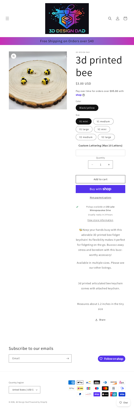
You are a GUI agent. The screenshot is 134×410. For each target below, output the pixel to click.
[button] (7, 18)
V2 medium (86, 137)
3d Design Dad (22, 402)
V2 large (106, 137)
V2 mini (102, 129)
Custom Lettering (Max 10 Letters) (100, 145)
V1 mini (83, 121)
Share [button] (102, 319)
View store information (100, 220)
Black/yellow (87, 107)
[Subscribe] (67, 358)
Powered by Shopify (38, 402)
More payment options (100, 197)
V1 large (84, 129)
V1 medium (103, 121)
